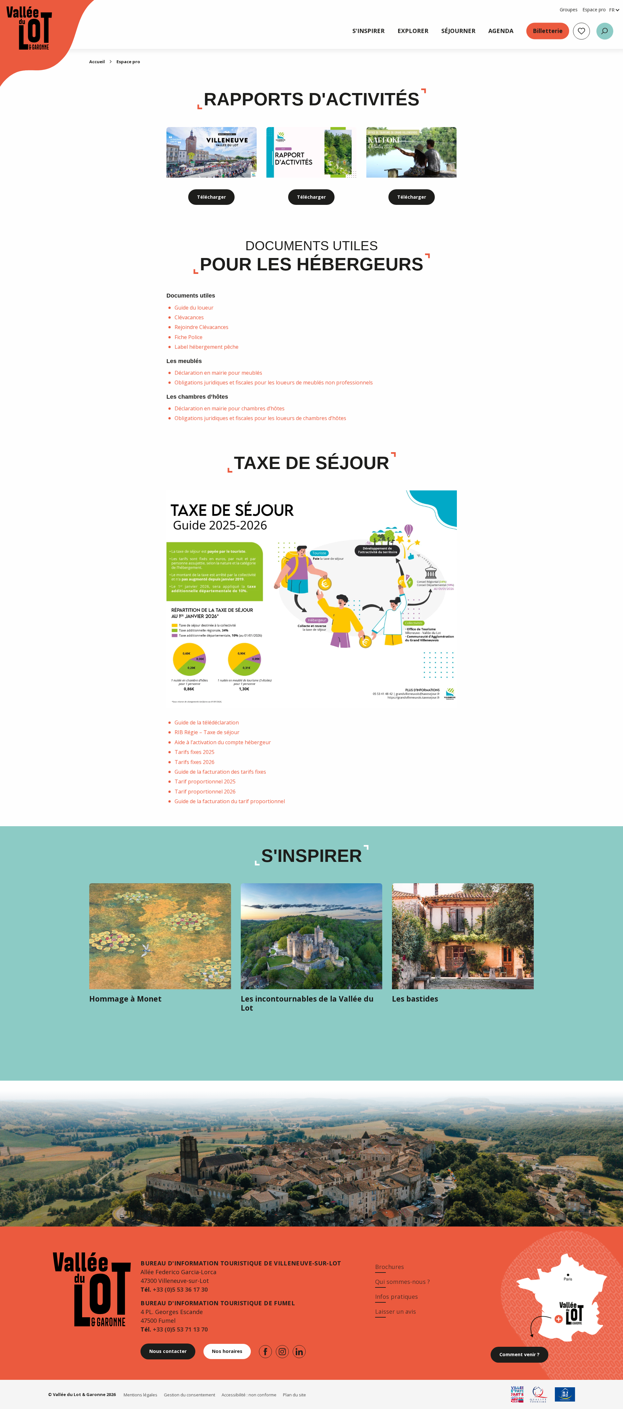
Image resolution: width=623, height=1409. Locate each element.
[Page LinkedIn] (299, 1351)
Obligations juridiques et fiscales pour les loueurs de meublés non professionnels (274, 382)
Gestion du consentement (189, 1395)
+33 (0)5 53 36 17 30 (180, 1289)
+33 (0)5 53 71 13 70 (180, 1329)
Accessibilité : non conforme (249, 1395)
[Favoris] (581, 31)
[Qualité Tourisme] (539, 1394)
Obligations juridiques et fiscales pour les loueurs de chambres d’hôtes (260, 418)
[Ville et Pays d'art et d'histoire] (517, 1394)
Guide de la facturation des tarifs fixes (220, 771)
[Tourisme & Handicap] (565, 1394)
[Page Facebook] (265, 1351)
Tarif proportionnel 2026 (205, 791)
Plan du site (294, 1395)
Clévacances (189, 317)
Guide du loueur (194, 307)
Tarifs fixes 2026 (194, 762)
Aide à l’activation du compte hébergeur (223, 742)
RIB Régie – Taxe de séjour (207, 732)
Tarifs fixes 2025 (194, 752)
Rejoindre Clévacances (201, 327)
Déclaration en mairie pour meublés (218, 372)
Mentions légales (140, 1395)
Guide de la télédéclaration (207, 722)
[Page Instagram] (282, 1351)
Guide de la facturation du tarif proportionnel (230, 801)
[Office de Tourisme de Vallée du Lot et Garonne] (22, 28)
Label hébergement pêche (206, 346)
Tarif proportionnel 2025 (205, 781)
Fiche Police (188, 337)
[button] (604, 31)
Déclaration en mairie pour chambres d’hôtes (230, 408)
